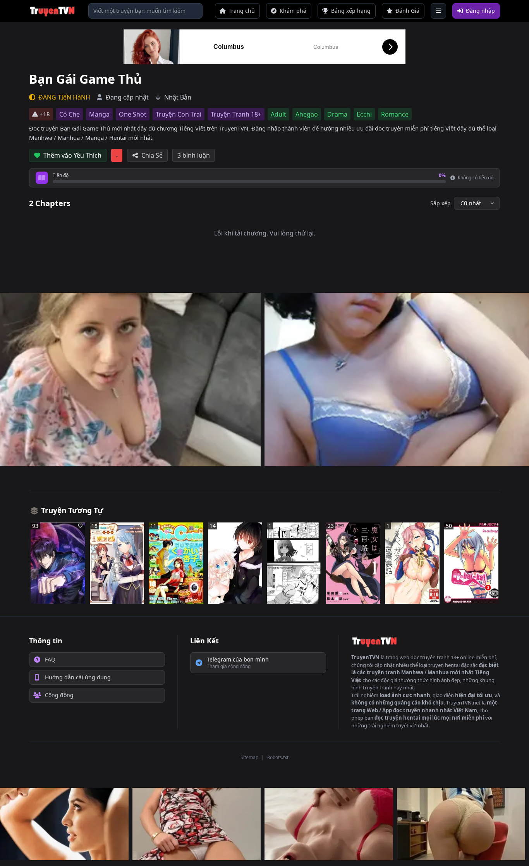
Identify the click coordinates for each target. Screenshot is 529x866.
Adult (278, 114)
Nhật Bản (177, 97)
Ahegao (306, 114)
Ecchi (364, 114)
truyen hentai (444, 665)
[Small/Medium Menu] (438, 11)
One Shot (132, 114)
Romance (395, 114)
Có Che (69, 114)
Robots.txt (278, 757)
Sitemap (249, 757)
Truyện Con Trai (178, 114)
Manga (99, 114)
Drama (337, 114)
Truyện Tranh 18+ (236, 114)
